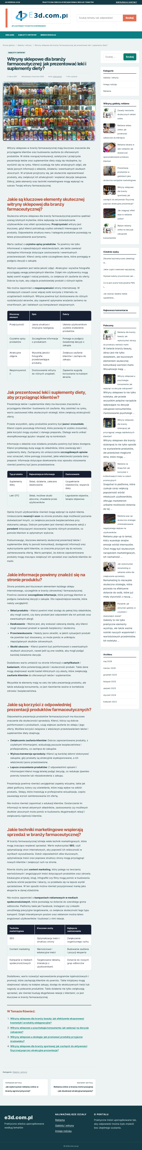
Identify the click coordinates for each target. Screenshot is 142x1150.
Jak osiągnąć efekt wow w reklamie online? (126, 214)
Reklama (10, 35)
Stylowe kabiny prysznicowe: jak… (119, 276)
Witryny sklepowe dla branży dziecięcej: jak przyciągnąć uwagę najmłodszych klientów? (118, 428)
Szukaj (130, 17)
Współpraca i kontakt (126, 2)
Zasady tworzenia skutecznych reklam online (126, 114)
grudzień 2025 (110, 675)
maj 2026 (107, 661)
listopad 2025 (109, 681)
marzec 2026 (109, 668)
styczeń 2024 (109, 695)
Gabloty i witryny (27, 35)
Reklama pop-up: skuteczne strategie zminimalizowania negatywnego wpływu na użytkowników (119, 524)
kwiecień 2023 (110, 701)
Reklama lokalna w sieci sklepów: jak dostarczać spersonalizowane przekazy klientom (118, 152)
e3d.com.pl (57, 77)
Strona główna (9, 45)
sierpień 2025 (109, 688)
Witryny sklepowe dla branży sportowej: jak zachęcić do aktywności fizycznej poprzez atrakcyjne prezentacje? (118, 195)
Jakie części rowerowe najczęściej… (119, 269)
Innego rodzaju (48, 35)
